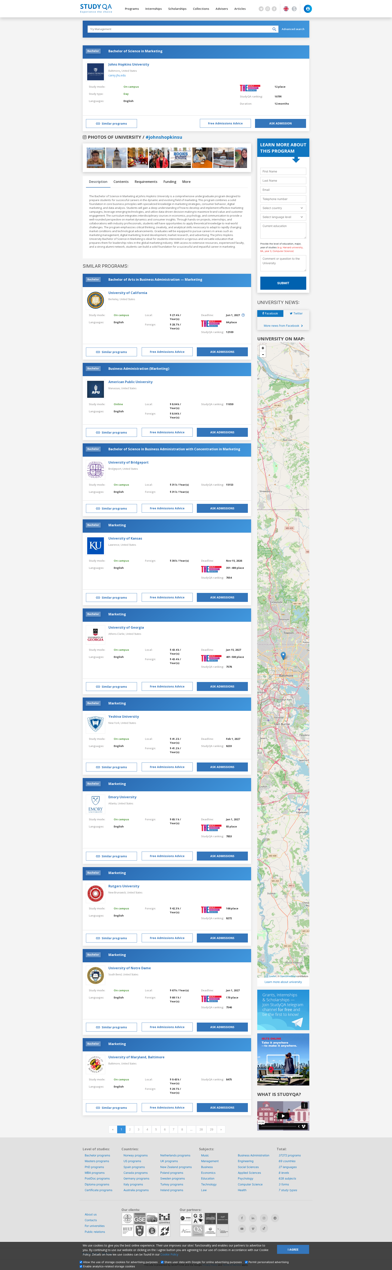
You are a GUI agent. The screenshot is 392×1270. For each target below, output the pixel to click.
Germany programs (136, 1178)
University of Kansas (125, 538)
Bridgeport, (115, 469)
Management (210, 1161)
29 (211, 1129)
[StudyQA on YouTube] (242, 1229)
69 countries (287, 1161)
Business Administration (253, 1155)
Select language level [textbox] (277, 217)
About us (91, 1214)
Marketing (117, 525)
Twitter (298, 313)
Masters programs (97, 1161)
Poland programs (171, 1172)
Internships (153, 9)
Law (204, 1190)
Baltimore (114, 71)
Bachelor (93, 51)
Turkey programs (171, 1184)
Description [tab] (98, 181)
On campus (131, 86)
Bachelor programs (97, 1155)
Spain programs (134, 1167)
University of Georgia (126, 627)
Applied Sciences (249, 1172)
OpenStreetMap (288, 976)
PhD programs (94, 1167)
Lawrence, (114, 545)
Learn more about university (283, 982)
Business (207, 1167)
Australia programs (136, 1190)
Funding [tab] (170, 181)
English (129, 101)
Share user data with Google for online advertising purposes (203, 1262)
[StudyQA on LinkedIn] (253, 1218)
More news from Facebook (282, 325)
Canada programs (136, 1172)
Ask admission (280, 123)
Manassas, (114, 388)
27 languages (288, 1167)
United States (129, 71)
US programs (132, 1161)
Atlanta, (113, 803)
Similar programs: (105, 266)
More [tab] (186, 181)
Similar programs (114, 123)
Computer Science (250, 1184)
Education (207, 1178)
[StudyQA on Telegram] (275, 1218)
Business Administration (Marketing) (138, 368)
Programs (132, 9)
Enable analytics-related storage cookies (109, 1266)
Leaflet (272, 976)
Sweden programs (172, 1178)
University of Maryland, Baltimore (136, 1057)
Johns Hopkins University (128, 64)
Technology (209, 1184)
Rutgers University (123, 886)
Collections (201, 9)
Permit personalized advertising (268, 1262)
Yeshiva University (123, 716)
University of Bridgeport (128, 462)
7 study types (288, 1190)
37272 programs (290, 1155)
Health (242, 1190)
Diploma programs (97, 1184)
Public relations (95, 1231)
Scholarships (177, 9)
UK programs (169, 1161)
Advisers (222, 9)
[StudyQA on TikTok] (264, 1228)
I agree (293, 1249)
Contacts (91, 1220)
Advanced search (293, 29)
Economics (208, 1172)
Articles (240, 9)
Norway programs (136, 1155)
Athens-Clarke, (117, 634)
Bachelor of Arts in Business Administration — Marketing (155, 279)
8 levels (284, 1172)
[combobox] (283, 208)
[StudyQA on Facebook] (242, 1218)
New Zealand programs (176, 1167)
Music (205, 1155)
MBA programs (95, 1172)
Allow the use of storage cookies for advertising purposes (120, 1262)
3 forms (284, 1184)
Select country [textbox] (272, 208)
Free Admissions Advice (225, 123)
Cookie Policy (169, 1254)
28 (201, 1129)
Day (126, 94)
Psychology (245, 1178)
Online (118, 404)
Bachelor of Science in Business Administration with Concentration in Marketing (174, 449)
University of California (127, 293)
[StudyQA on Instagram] (264, 1218)
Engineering (246, 1161)
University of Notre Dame (129, 968)
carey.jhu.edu (117, 75)
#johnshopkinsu (164, 137)
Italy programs (133, 1184)
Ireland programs (171, 1190)
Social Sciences (248, 1167)
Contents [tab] (121, 181)
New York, (114, 723)
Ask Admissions (222, 352)
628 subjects (287, 1178)
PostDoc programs (97, 1178)
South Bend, (115, 974)
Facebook (271, 313)
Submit (283, 283)
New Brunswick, (117, 892)
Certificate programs (98, 1190)
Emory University (122, 797)
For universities (95, 1226)
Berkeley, (114, 299)
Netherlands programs (175, 1155)
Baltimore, (114, 1063)
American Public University (130, 382)
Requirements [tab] (146, 181)
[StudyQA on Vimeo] (253, 1229)
